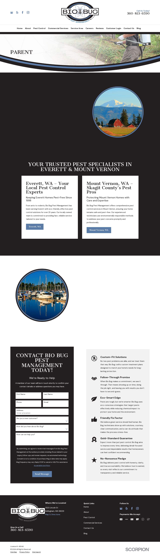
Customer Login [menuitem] (113, 28)
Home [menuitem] (19, 28)
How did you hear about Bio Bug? (30, 426)
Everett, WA (35, 226)
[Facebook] (22, 12)
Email (46, 402)
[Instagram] (28, 12)
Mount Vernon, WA (98, 230)
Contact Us (89, 528)
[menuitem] (13, 552)
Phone (19, 402)
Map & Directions (52, 514)
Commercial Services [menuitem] (58, 28)
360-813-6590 (138, 13)
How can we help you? (25, 434)
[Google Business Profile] (11, 12)
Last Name (48, 394)
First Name (20, 394)
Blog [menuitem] (139, 28)
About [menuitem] (28, 28)
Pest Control (89, 517)
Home (86, 507)
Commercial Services (93, 523)
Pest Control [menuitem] (39, 28)
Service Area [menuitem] (77, 28)
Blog (85, 533)
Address (19, 410)
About (86, 512)
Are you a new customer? (27, 418)
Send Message (42, 474)
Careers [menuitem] (89, 28)
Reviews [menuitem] (100, 28)
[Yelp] (17, 12)
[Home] (80, 12)
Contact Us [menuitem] (129, 28)
